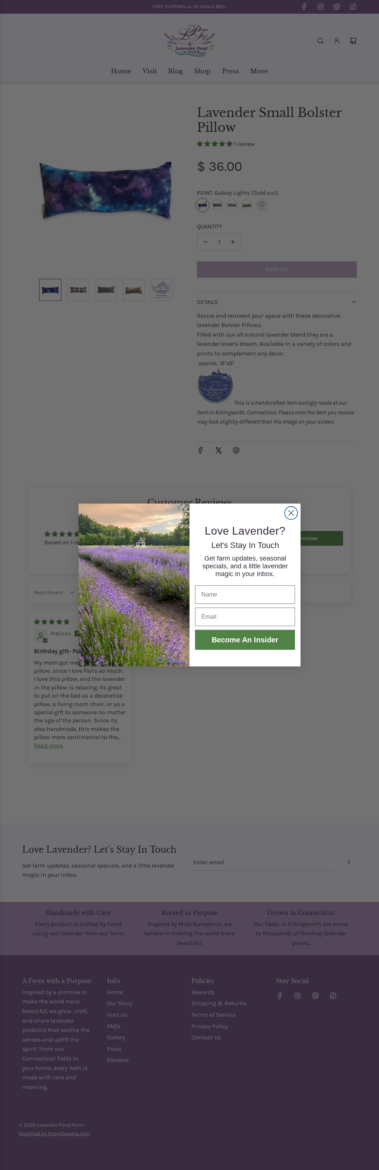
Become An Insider (245, 640)
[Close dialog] (291, 513)
